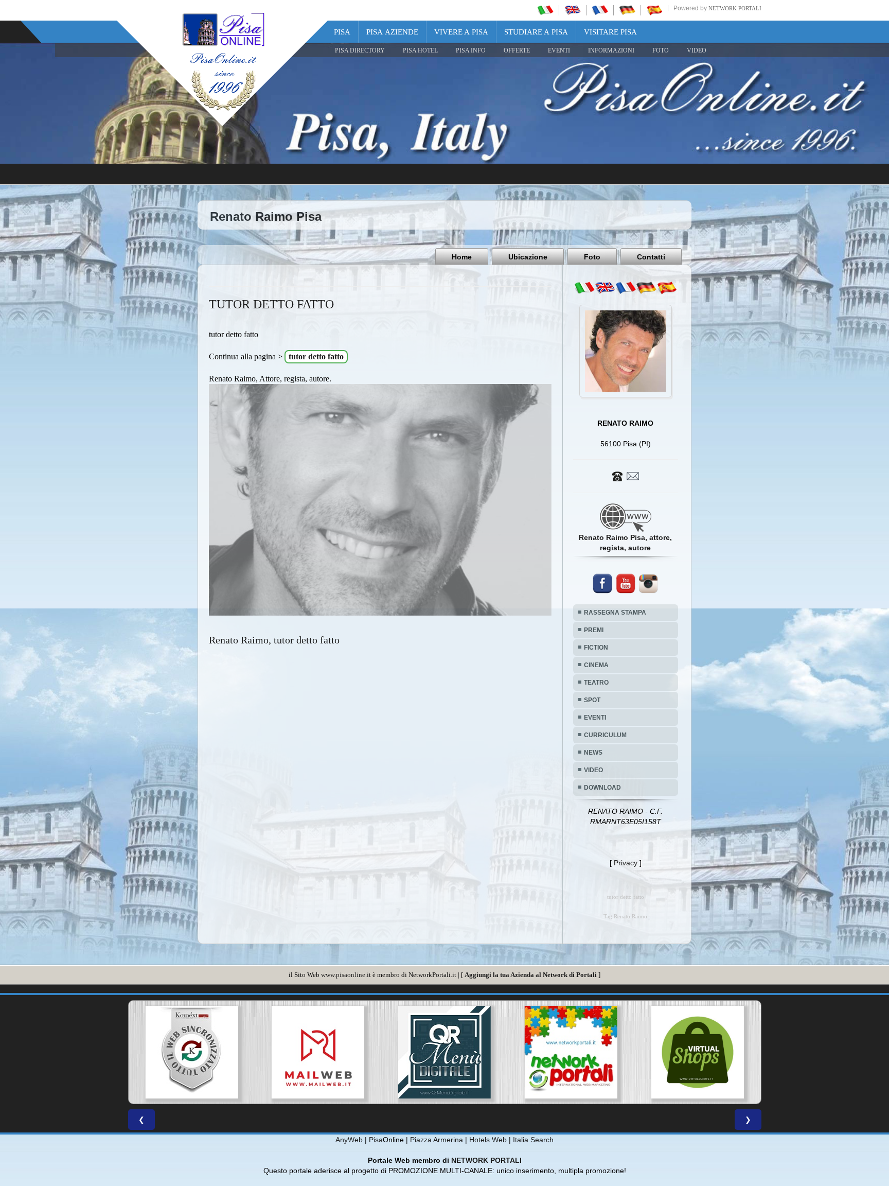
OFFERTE (517, 50)
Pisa (342, 32)
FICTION (596, 647)
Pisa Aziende (392, 32)
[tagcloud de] (646, 287)
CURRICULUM (605, 735)
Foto (592, 257)
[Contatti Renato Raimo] (625, 476)
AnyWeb (349, 1140)
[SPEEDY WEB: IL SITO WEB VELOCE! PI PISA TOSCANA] (697, 1052)
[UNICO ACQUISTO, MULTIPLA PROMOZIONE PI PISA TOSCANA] (318, 1052)
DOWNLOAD (602, 787)
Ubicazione (527, 257)
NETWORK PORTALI (486, 1160)
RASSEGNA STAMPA (615, 612)
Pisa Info (471, 50)
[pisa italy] (572, 10)
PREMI (593, 630)
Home (462, 257)
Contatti (651, 257)
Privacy (625, 863)
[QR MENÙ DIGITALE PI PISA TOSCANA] (192, 1052)
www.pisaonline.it (346, 975)
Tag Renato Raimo (625, 916)
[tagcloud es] (666, 287)
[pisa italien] (627, 10)
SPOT (592, 700)
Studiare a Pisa (536, 32)
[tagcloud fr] (625, 287)
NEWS (593, 752)
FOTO (660, 50)
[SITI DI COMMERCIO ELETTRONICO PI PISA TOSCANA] (445, 1052)
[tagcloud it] (584, 287)
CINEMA (596, 665)
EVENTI (559, 50)
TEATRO (596, 682)
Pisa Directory (360, 50)
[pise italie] (600, 10)
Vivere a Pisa (461, 32)
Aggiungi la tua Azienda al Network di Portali (531, 975)
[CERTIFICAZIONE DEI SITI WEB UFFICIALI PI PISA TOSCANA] (571, 1052)
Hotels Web (488, 1140)
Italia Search (533, 1140)
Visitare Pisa (610, 32)
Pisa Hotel (420, 50)
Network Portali (734, 8)
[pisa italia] (545, 10)
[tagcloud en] (605, 287)
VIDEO (696, 50)
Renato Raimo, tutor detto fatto (274, 640)
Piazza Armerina (436, 1140)
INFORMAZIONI (611, 50)
